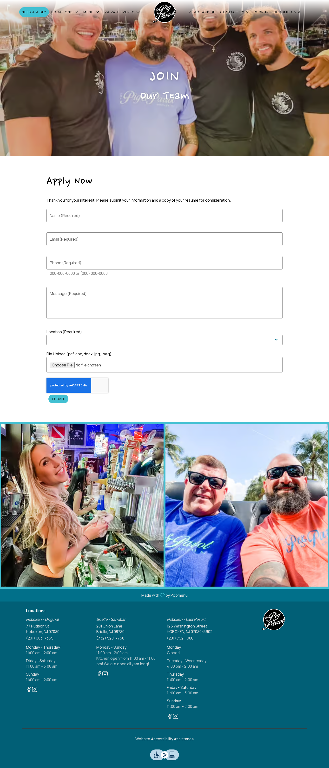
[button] (65, 12)
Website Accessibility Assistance (164, 739)
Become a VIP (287, 12)
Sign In (262, 12)
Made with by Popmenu (96, 595)
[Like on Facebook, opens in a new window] (29, 690)
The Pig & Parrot (274, 619)
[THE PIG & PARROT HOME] (164, 12)
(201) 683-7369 (39, 638)
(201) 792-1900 (180, 638)
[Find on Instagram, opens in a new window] (35, 690)
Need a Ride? (34, 12)
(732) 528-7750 (110, 638)
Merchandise (202, 12)
